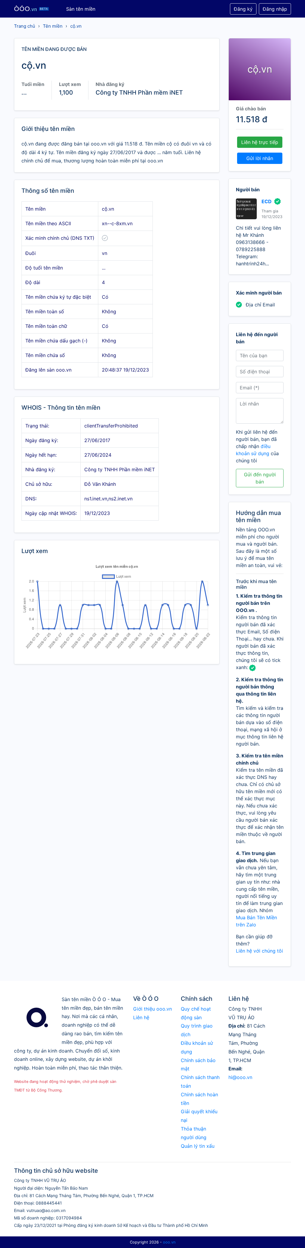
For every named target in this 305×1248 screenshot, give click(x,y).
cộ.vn (76, 26)
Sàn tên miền (80, 9)
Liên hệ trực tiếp (259, 142)
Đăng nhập (275, 9)
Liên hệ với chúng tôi (259, 951)
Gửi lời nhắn (259, 158)
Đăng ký (243, 9)
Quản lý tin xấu (197, 1146)
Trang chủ (24, 26)
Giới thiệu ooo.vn (152, 1009)
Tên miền (53, 26)
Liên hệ (141, 1017)
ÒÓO (31, 8)
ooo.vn (169, 1242)
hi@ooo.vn (240, 1077)
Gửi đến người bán (260, 478)
